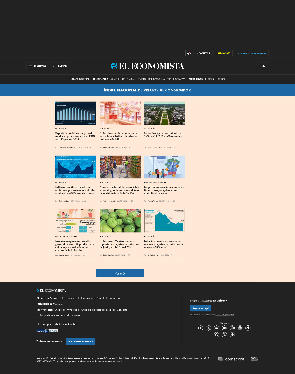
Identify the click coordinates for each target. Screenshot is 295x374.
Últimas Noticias (79, 79)
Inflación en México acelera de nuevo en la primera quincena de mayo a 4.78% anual (164, 244)
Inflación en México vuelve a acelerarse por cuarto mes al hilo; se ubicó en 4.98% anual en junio (75, 190)
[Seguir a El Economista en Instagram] (240, 328)
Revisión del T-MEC (148, 79)
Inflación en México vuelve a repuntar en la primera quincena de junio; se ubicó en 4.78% (120, 244)
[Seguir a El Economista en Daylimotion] (247, 328)
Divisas (221, 79)
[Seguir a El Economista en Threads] (224, 334)
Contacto (122, 309)
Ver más (120, 273)
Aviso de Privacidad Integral (98, 309)
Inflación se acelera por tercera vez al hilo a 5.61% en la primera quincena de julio (119, 136)
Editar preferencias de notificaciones (58, 315)
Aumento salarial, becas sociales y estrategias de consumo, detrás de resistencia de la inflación (119, 190)
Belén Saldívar (108, 147)
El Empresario (86, 298)
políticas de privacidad (224, 314)
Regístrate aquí (201, 308)
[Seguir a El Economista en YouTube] (224, 328)
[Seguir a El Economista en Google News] (216, 334)
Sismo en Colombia (122, 79)
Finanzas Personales (155, 182)
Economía (60, 128)
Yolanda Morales (66, 147)
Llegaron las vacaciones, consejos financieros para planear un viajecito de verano (164, 190)
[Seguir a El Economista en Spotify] (232, 328)
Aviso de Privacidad (67, 309)
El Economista (67, 298)
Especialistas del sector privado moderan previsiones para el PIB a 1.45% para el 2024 (75, 136)
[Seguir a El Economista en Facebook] (200, 328)
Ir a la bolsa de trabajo (80, 341)
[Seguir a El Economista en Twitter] (208, 328)
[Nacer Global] (47, 331)
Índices (209, 79)
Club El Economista (108, 298)
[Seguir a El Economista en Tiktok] (232, 334)
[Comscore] (231, 359)
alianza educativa (174, 79)
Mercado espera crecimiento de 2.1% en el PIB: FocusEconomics (163, 135)
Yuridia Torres (153, 201)
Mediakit (58, 303)
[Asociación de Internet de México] (254, 359)
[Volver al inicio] (105, 290)
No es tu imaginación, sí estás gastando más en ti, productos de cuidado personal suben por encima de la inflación (75, 246)
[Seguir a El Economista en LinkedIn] (216, 328)
